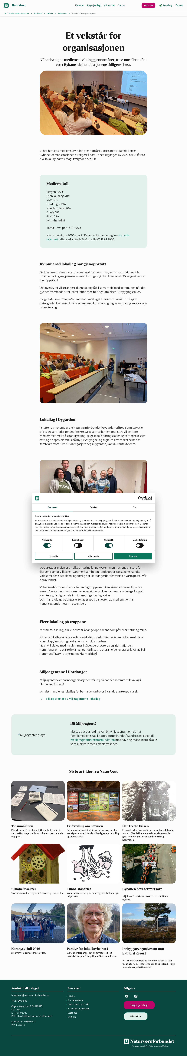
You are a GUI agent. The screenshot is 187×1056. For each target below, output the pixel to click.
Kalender (79, 5)
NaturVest (73, 1008)
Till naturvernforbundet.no (18, 13)
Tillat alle (133, 556)
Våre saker (109, 5)
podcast (85, 1008)
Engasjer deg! (94, 5)
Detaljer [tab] (93, 507)
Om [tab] (134, 507)
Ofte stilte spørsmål (78, 1004)
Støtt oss (148, 5)
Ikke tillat (54, 556)
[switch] (78, 545)
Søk (181, 5)
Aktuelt (50, 13)
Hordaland (18, 5)
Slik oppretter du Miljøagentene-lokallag (73, 698)
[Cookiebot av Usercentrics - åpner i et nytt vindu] (140, 498)
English (72, 1016)
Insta (136, 996)
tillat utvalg (93, 556)
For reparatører (76, 1000)
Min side (135, 1016)
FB (127, 996)
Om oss (121, 5)
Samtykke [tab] (52, 507)
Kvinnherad (62, 13)
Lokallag (167, 5)
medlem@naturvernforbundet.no (92, 739)
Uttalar (71, 996)
